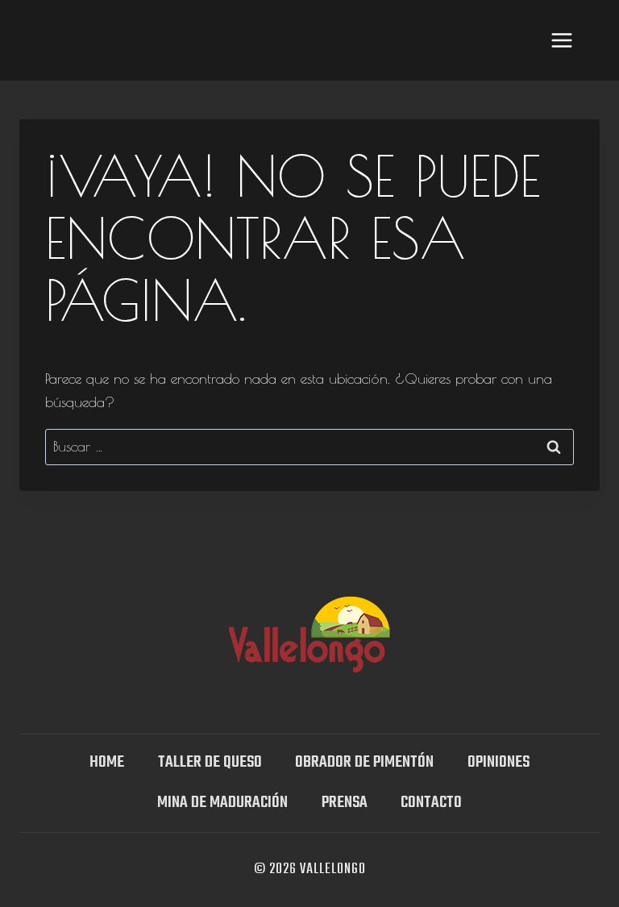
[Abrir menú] (561, 39)
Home (106, 762)
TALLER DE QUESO (210, 762)
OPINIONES (498, 762)
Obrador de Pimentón (364, 762)
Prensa (345, 802)
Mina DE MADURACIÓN (222, 802)
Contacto (431, 802)
